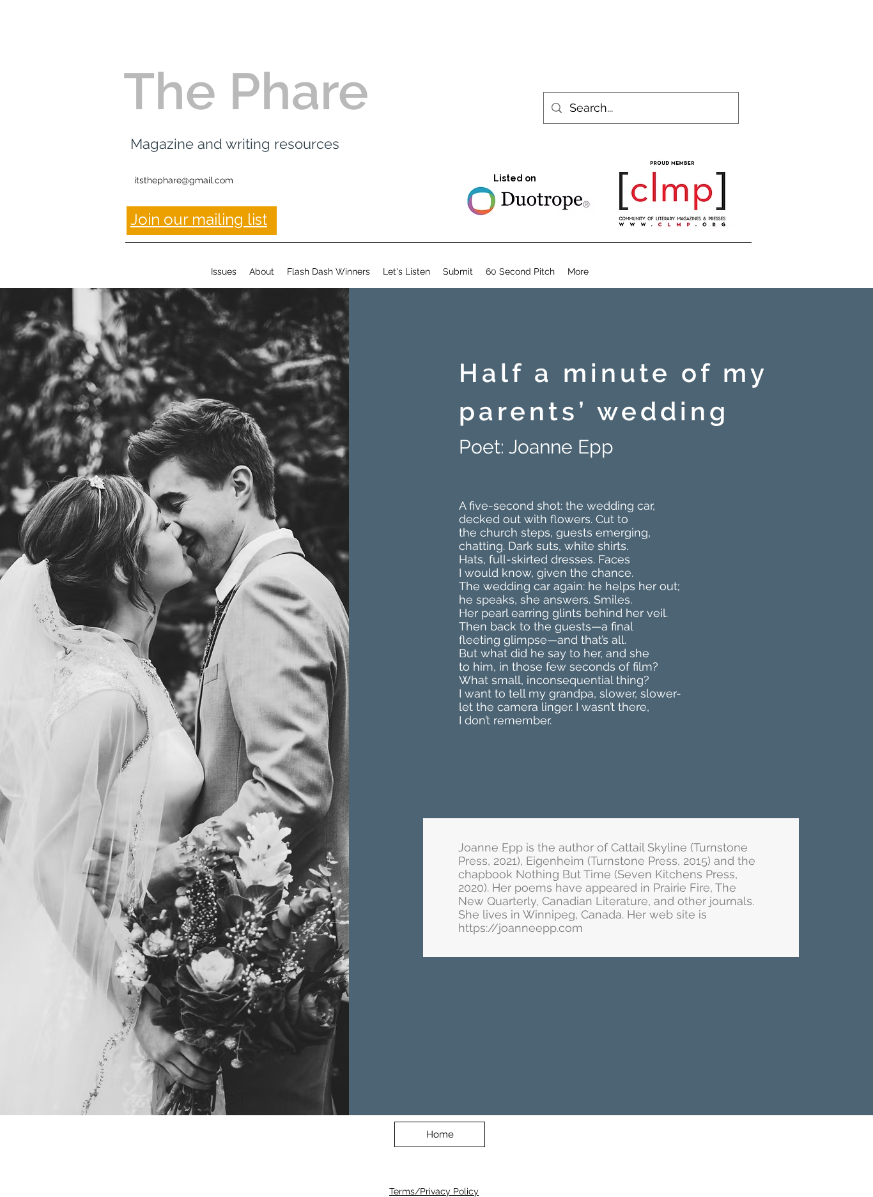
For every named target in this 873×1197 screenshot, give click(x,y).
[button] (224, 271)
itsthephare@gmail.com (183, 180)
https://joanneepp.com (520, 927)
